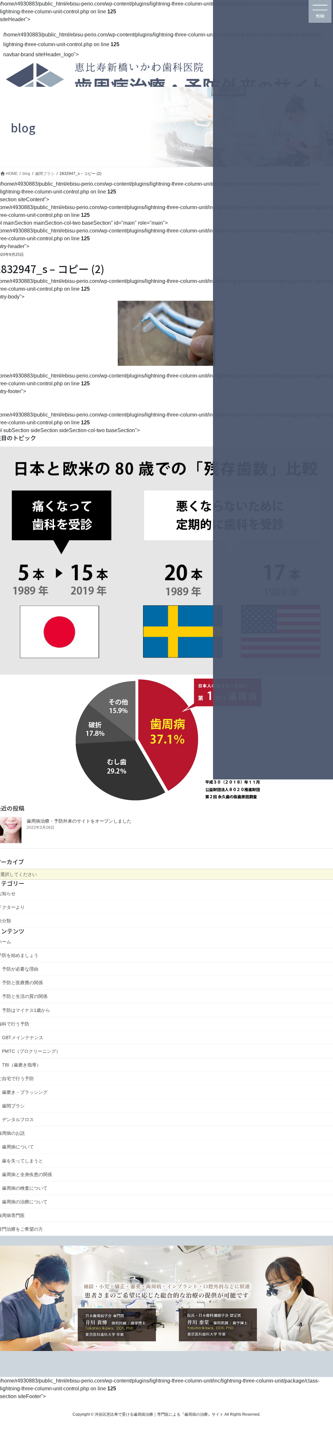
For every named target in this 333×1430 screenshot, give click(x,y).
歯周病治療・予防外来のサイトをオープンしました (79, 821)
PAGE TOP (314, 1376)
